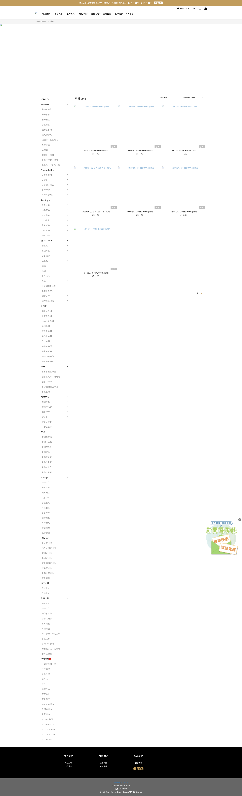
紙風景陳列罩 (48, 361)
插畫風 (45, 260)
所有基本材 (47, 426)
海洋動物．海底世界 (51, 633)
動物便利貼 (47, 557)
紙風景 (44, 305)
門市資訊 (68, 766)
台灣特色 (46, 482)
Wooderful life (47, 169)
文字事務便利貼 (49, 563)
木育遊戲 (46, 190)
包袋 (44, 270)
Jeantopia (45, 200)
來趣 (43, 431)
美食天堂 (46, 492)
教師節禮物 (47, 709)
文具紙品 (46, 225)
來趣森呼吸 (47, 447)
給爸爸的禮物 (48, 704)
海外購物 (129, 13)
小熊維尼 (46, 124)
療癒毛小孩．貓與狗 (51, 648)
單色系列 (76, 423)
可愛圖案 (46, 507)
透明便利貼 (47, 552)
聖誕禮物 (46, 714)
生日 (44, 683)
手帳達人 (46, 502)
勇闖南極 (46, 628)
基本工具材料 (48, 290)
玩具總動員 (47, 134)
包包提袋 (46, 215)
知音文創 (45, 583)
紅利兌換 (119, 13)
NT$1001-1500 (48, 729)
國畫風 (45, 245)
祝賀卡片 (46, 588)
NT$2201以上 (48, 739)
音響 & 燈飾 (47, 174)
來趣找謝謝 (47, 472)
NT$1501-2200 (48, 734)
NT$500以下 (47, 719)
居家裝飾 (46, 255)
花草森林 (46, 497)
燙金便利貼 (47, 542)
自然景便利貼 (48, 573)
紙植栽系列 (47, 316)
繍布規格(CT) (48, 300)
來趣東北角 (47, 467)
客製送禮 (46, 668)
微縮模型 (46, 401)
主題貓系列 (77, 402)
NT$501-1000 (48, 724)
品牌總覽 (70, 13)
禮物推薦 (95, 13)
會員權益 (103, 766)
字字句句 (46, 512)
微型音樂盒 (47, 421)
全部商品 (38, 21)
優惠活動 (46, 13)
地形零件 (46, 411)
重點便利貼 (47, 568)
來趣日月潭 (47, 462)
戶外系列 (76, 418)
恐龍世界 (46, 603)
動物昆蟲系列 (48, 321)
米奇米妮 (46, 119)
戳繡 (44, 265)
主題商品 (46, 250)
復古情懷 (46, 487)
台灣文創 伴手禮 (49, 663)
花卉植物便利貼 (49, 547)
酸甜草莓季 (47, 613)
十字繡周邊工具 (49, 285)
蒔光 (45, 21)
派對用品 (46, 235)
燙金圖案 (46, 527)
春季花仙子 (47, 618)
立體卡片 (46, 593)
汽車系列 (46, 341)
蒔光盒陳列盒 (78, 408)
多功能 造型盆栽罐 (50, 386)
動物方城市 (47, 109)
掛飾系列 (46, 326)
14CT (74, 307)
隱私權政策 (124, 782)
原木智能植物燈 (49, 371)
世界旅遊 (46, 623)
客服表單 (138, 763)
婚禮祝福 (46, 689)
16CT (74, 312)
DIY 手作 (45, 220)
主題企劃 (107, 13)
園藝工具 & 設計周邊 (51, 376)
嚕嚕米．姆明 (48, 154)
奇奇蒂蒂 (46, 114)
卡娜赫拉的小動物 (50, 159)
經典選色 (46, 522)
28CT (74, 322)
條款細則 (117, 782)
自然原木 (46, 638)
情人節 (45, 678)
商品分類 (83, 13)
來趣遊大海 (47, 457)
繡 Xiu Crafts (46, 240)
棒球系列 (76, 413)
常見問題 (103, 763)
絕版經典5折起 (48, 356)
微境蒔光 (45, 396)
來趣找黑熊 (47, 442)
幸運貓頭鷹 (47, 653)
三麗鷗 (45, 149)
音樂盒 (45, 179)
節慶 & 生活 (47, 346)
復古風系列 (47, 331)
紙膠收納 (46, 532)
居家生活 (46, 205)
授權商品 (58, 13)
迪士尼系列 (47, 129)
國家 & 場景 (47, 351)
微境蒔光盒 (47, 406)
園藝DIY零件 (47, 381)
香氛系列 (46, 230)
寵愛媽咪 (46, 699)
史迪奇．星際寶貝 (50, 139)
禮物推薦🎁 (46, 658)
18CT (74, 317)
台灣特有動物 (48, 643)
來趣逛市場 (47, 437)
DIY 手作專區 (47, 195)
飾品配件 (46, 210)
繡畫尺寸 (46, 295)
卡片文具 (46, 275)
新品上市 (45, 99)
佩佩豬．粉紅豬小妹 (51, 164)
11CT (74, 302)
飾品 (44, 280)
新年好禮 (46, 673)
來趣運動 (46, 452)
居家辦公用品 (48, 184)
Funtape (45, 477)
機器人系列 (47, 336)
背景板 (45, 416)
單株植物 (51, 21)
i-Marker (45, 537)
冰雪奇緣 (46, 144)
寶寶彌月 (46, 694)
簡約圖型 (46, 517)
